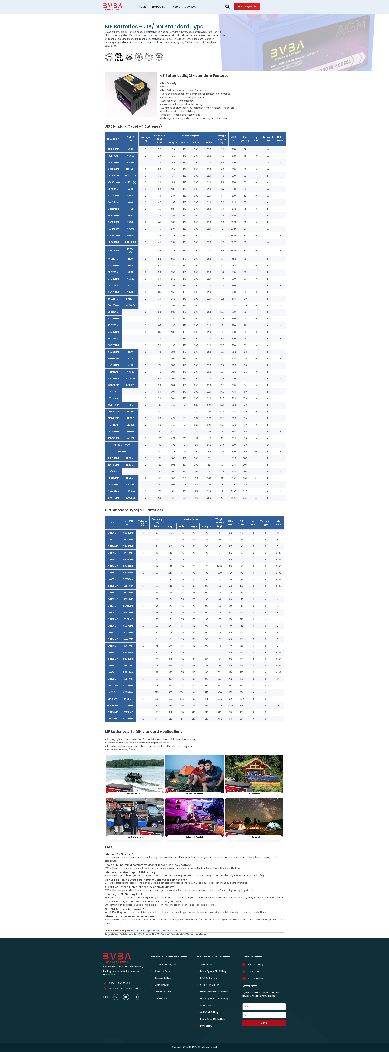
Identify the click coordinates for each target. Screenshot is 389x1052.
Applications (153, 930)
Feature (140, 930)
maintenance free (147, 35)
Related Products (172, 930)
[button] (227, 7)
